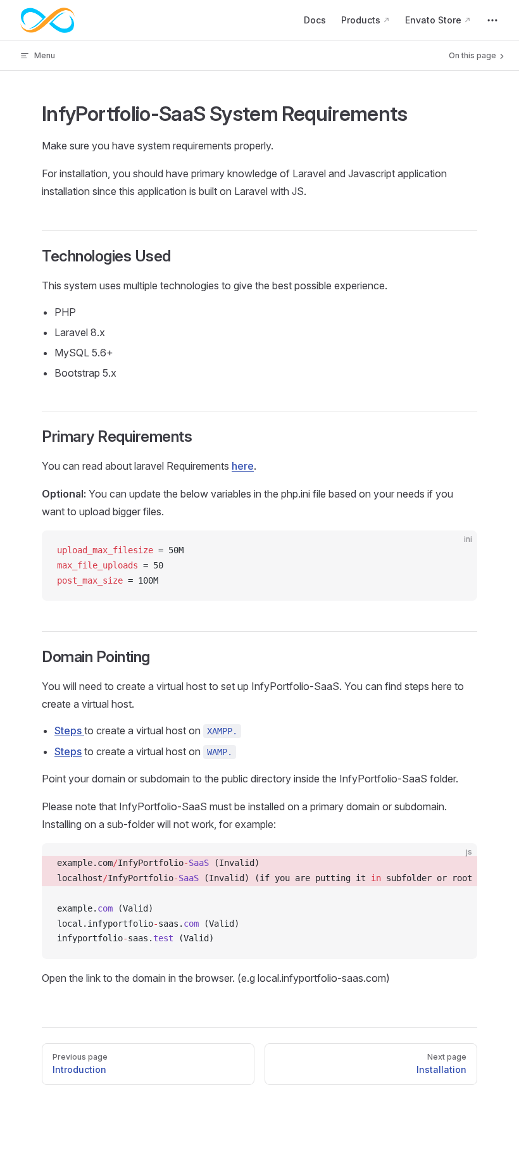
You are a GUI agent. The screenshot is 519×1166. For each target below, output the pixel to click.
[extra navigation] (492, 20)
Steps (69, 730)
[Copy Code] (457, 550)
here (243, 466)
